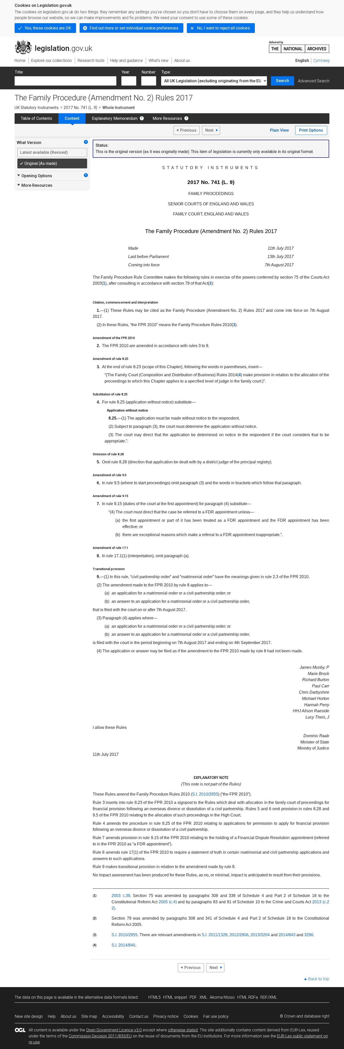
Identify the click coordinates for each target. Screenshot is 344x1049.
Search (282, 80)
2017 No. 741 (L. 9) (80, 107)
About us (68, 1016)
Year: (126, 72)
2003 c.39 (121, 895)
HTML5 (154, 997)
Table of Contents (36, 118)
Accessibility (113, 1016)
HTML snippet (175, 997)
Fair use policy (216, 1016)
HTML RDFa (247, 997)
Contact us (138, 1016)
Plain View (279, 130)
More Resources (167, 118)
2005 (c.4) (168, 902)
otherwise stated (183, 1030)
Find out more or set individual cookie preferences (134, 28)
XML (203, 997)
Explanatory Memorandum (114, 118)
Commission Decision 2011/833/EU (100, 1036)
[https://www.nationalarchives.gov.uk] (299, 44)
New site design (29, 1016)
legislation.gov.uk (56, 42)
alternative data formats (106, 997)
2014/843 (287, 935)
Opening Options (34, 175)
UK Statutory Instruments (37, 107)
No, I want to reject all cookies (223, 28)
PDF (193, 997)
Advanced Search (313, 81)
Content (72, 118)
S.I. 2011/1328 (214, 935)
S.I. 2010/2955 (205, 794)
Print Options (311, 130)
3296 (308, 935)
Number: (149, 72)
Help (52, 1016)
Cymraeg (321, 60)
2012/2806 (239, 935)
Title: (19, 72)
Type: (166, 72)
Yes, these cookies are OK (48, 28)
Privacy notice (166, 1016)
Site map (89, 1016)
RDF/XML (268, 997)
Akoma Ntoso (222, 997)
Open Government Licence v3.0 (114, 1030)
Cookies (191, 1016)
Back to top (318, 979)
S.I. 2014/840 (123, 945)
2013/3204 (260, 935)
